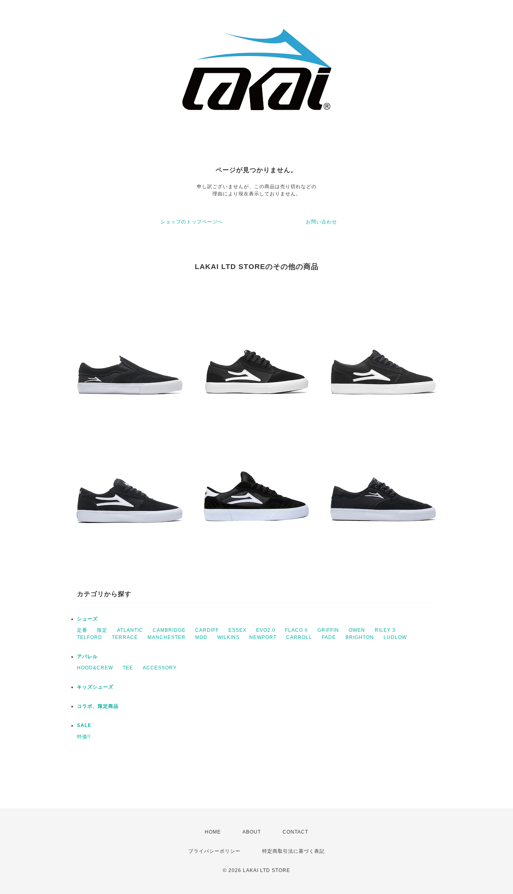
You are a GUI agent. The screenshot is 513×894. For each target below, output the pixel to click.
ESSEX (237, 630)
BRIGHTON (359, 637)
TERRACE (125, 637)
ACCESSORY (160, 668)
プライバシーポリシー (214, 851)
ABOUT (251, 832)
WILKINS (228, 637)
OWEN (357, 630)
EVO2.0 (265, 630)
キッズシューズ (95, 687)
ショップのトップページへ (191, 222)
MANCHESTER (166, 637)
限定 (102, 630)
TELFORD (89, 637)
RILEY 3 (385, 630)
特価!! (84, 736)
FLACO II (296, 630)
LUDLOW (395, 637)
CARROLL (299, 637)
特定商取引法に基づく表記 (293, 851)
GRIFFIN (328, 630)
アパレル (87, 656)
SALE (84, 725)
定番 (82, 630)
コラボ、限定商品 (98, 706)
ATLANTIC (130, 630)
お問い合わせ (321, 222)
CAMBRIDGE (169, 630)
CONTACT (295, 832)
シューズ (87, 619)
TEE (128, 668)
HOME (213, 832)
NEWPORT (263, 637)
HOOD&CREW (95, 668)
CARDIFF (207, 630)
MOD (201, 637)
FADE (329, 637)
